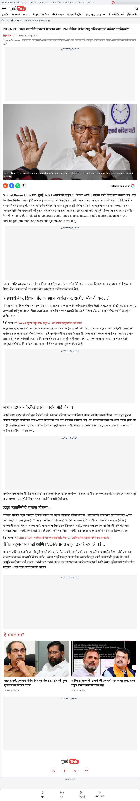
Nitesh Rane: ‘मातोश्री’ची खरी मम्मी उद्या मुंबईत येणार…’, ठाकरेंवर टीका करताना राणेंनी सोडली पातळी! (63, 537)
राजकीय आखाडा (14, 20)
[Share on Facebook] (11, 185)
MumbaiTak (8, 2)
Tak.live (90, 2)
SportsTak (43, 2)
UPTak (32, 2)
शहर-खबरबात (95, 14)
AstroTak (79, 2)
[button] (36, 659)
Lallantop (68, 2)
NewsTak (22, 2)
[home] (70, 761)
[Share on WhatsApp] (17, 185)
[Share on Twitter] (24, 185)
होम (2, 20)
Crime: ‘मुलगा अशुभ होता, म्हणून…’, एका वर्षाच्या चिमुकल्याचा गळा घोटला (50, 323)
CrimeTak (56, 2)
